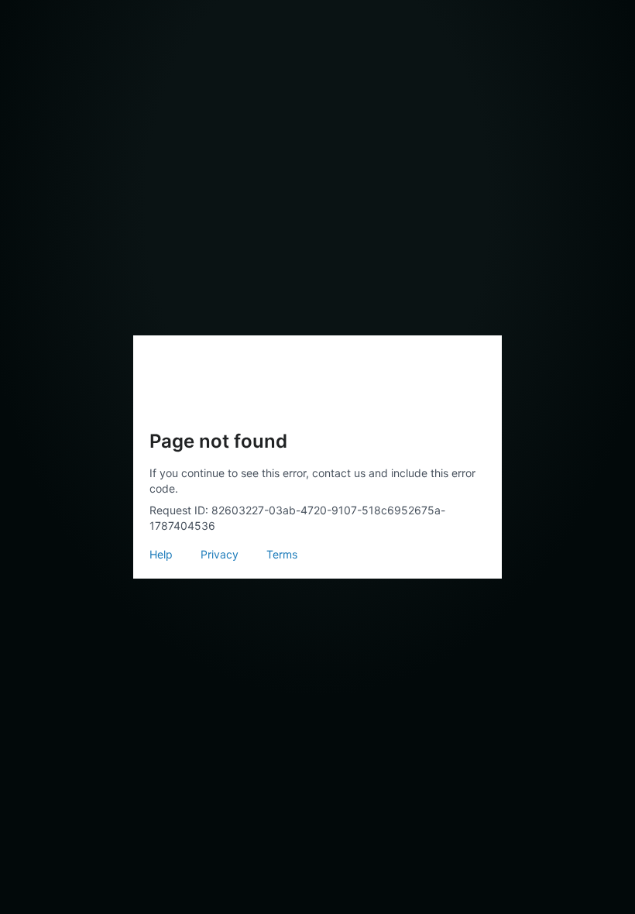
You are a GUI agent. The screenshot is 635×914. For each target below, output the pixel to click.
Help (161, 554)
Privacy (220, 554)
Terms (281, 554)
